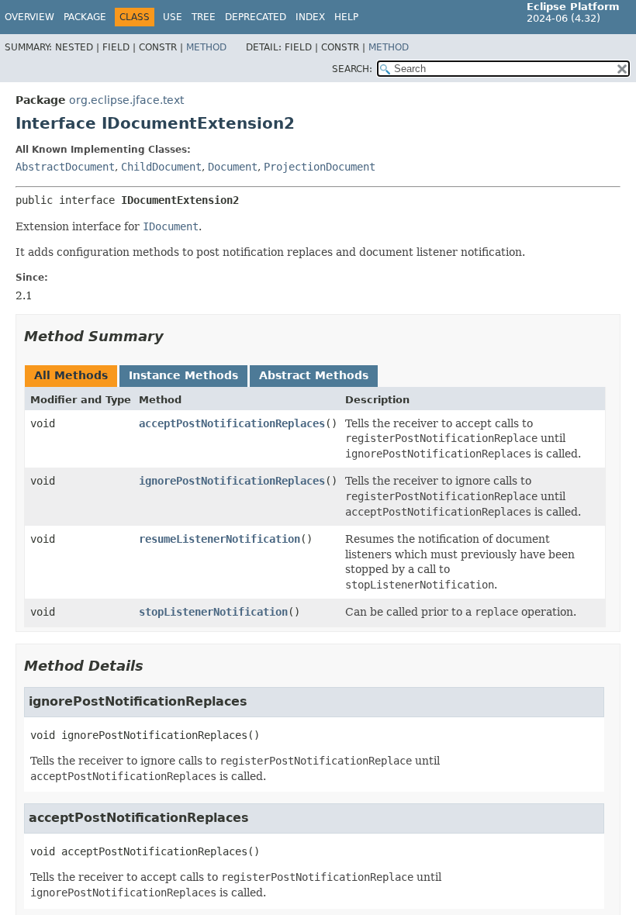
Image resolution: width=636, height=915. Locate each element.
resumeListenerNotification (219, 539)
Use (172, 17)
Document (233, 167)
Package (85, 17)
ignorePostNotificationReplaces (232, 481)
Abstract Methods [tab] (313, 375)
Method (206, 47)
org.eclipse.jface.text (126, 100)
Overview (29, 17)
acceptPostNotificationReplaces (232, 423)
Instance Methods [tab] (183, 375)
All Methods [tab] (71, 375)
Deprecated (255, 17)
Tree (204, 17)
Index (310, 17)
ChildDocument (161, 167)
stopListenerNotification (213, 612)
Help (346, 17)
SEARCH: (352, 69)
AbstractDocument (65, 167)
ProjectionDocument (319, 167)
